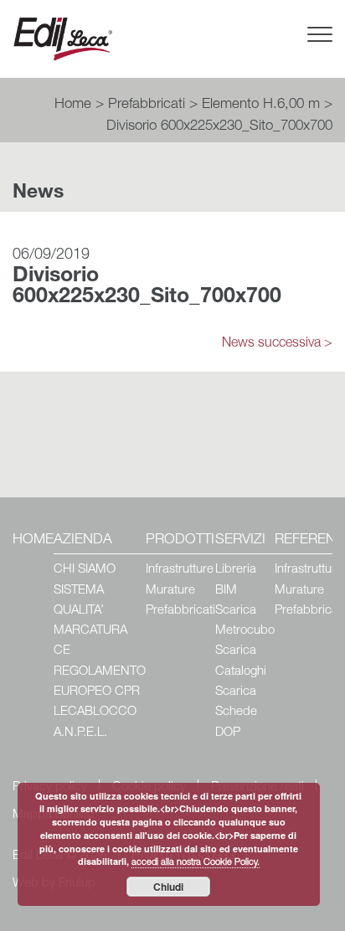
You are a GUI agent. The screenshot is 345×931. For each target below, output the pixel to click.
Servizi (240, 540)
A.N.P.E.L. (80, 733)
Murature (170, 590)
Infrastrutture (180, 569)
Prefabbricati (146, 105)
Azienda (83, 540)
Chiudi (168, 886)
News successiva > (277, 344)
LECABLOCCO (95, 712)
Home (72, 105)
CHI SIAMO (85, 569)
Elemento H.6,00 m (261, 105)
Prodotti (180, 540)
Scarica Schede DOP (236, 712)
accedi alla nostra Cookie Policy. (195, 862)
